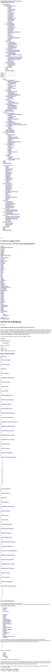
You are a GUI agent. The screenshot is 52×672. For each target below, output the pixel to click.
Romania (2, 296)
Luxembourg (3, 280)
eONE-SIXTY (11, 12)
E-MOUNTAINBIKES (10, 113)
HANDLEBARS (11, 134)
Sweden (2, 304)
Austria (2, 253)
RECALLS (10, 60)
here (44, 639)
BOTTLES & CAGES (12, 151)
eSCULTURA (11, 20)
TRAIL (9, 84)
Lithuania (2, 279)
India (2, 271)
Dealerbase (5, 656)
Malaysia (2, 281)
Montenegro (3, 283)
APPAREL (8, 155)
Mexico (2, 282)
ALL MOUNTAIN (12, 85)
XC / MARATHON (12, 83)
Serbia (2, 297)
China (2, 256)
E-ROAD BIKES (9, 125)
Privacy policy (7, 667)
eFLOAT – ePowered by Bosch (14, 123)
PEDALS (10, 140)
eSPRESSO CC (11, 19)
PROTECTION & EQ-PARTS (14, 141)
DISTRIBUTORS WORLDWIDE (15, 57)
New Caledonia (4, 288)
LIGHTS (10, 148)
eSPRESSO (10, 17)
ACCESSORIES (9, 143)
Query (2, 72)
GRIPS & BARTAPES (13, 137)
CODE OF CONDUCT (13, 44)
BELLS (9, 149)
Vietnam (2, 312)
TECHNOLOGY (9, 49)
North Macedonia (4, 290)
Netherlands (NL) (4, 286)
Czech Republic (4, 260)
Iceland (2, 270)
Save (17, 670)
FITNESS (10, 129)
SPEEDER (10, 97)
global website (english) (24, 639)
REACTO (10, 35)
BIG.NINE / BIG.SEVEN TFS (14, 32)
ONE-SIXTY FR (11, 27)
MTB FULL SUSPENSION (14, 81)
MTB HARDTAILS (12, 82)
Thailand (2, 308)
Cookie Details (15, 669)
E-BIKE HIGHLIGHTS (10, 5)
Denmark (2, 262)
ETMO (9, 8)
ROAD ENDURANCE (13, 93)
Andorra (2, 249)
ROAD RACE (11, 92)
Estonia (2, 264)
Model (4, 314)
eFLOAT (10, 11)
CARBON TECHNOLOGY (14, 50)
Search (2, 74)
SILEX (9, 39)
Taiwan (2, 307)
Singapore (3, 298)
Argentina (3, 250)
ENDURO (10, 87)
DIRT (9, 34)
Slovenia (2, 300)
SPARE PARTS (11, 142)
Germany (2, 267)
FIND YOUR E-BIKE (10, 131)
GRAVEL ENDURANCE (13, 103)
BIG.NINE (10, 30)
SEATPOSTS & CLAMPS (13, 138)
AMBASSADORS (12, 53)
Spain (2, 303)
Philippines (3, 292)
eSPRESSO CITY (12, 18)
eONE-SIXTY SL (11, 9)
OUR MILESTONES (12, 46)
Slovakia (2, 299)
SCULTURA (11, 36)
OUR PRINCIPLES (12, 43)
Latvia (2, 278)
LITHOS (10, 7)
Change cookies (9, 669)
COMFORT (10, 121)
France (2, 266)
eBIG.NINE (10, 14)
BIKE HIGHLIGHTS (10, 24)
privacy (4, 655)
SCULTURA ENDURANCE (14, 37)
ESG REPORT (11, 45)
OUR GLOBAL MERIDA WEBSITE (25, 243)
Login (7, 69)
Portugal (2, 295)
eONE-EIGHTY (11, 10)
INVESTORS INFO (12, 47)
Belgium (2, 254)
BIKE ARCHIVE (9, 109)
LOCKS (10, 154)
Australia (2, 251)
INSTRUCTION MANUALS (14, 59)
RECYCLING (11, 61)
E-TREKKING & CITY (11, 122)
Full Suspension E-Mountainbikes (15, 114)
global (4, 227)
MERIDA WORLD (10, 62)
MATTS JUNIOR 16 (12, 108)
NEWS (4, 161)
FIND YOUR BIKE (10, 110)
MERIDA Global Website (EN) (7, 247)
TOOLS (9, 153)
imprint (4, 653)
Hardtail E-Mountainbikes (13, 118)
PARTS (7, 133)
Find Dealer (3, 338)
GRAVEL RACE (11, 101)
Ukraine (2, 309)
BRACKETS (11, 147)
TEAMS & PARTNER (10, 52)
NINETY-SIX (11, 29)
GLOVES (10, 157)
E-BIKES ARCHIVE (10, 130)
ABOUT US (8, 41)
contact (4, 652)
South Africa (3, 301)
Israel (2, 273)
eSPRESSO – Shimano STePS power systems (17, 124)
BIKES (4, 79)
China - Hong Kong (5, 257)
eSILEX (9, 21)
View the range (4, 356)
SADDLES (10, 139)
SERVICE (8, 55)
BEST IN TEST (11, 65)
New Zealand (3, 289)
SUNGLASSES (11, 159)
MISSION (10, 38)
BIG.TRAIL (10, 33)
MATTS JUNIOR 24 (12, 106)
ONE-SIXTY (11, 26)
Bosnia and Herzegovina (5, 255)
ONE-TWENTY (11, 25)
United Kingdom (4, 311)
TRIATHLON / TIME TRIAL (14, 95)
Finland (2, 265)
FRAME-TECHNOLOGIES (14, 51)
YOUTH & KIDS (9, 104)
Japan (2, 275)
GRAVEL (8, 99)
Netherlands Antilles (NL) (6, 287)
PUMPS (9, 150)
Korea (2, 276)
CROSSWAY (11, 98)
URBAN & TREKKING (11, 96)
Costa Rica (3, 258)
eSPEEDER (10, 22)
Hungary (2, 268)
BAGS (9, 146)
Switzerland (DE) (4, 305)
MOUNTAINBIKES (10, 80)
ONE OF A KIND (12, 63)
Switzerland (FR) (4, 306)
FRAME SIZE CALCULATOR (14, 58)
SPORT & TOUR (11, 88)
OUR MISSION (11, 42)
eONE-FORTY (11, 13)
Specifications (6, 315)
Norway (2, 291)
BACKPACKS (11, 145)
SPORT (9, 120)
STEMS (9, 135)
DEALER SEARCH (10, 70)
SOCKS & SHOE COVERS (14, 158)
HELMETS (10, 156)
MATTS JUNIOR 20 (12, 107)
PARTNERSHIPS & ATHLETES (15, 54)
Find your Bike (9, 67)
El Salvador (3, 263)
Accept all (3, 669)
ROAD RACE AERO (12, 91)
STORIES (10, 66)
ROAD (9, 126)
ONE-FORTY (11, 28)
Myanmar (2, 284)
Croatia (2, 259)
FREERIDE (10, 117)
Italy (1, 274)
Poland (2, 293)
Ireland (2, 272)
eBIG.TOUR (10, 16)
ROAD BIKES (9, 90)
